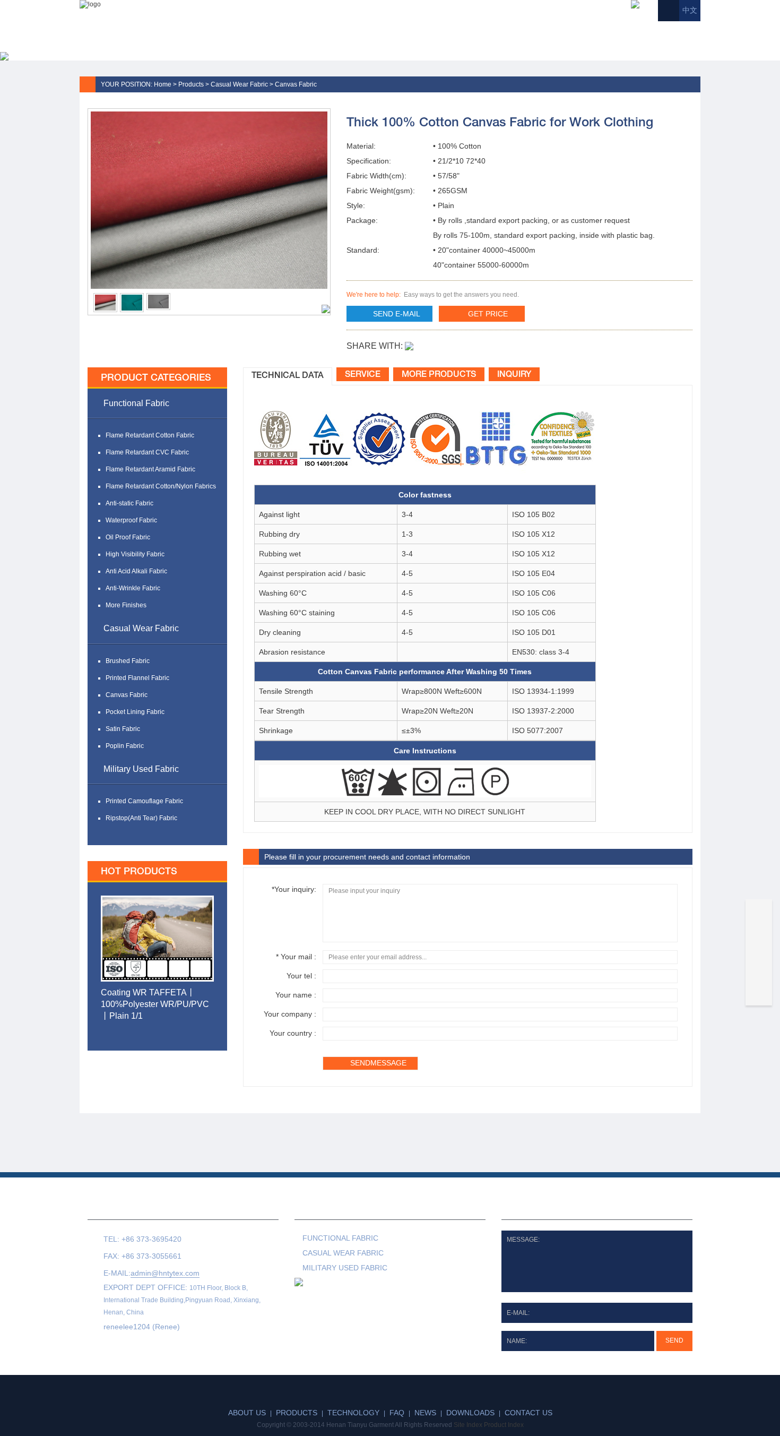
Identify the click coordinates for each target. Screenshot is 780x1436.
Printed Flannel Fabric (137, 678)
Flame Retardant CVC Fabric (147, 452)
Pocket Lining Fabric (135, 712)
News (552, 31)
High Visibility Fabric (135, 554)
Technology (459, 31)
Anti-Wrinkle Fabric (133, 588)
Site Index (468, 1425)
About (336, 31)
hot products (139, 871)
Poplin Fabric (125, 746)
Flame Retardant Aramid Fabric (150, 469)
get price (488, 313)
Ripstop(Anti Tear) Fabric (141, 818)
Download (605, 31)
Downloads (470, 1412)
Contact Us (528, 1412)
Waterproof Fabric (131, 520)
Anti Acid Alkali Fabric (136, 571)
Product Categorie (362, 1210)
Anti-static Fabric (129, 503)
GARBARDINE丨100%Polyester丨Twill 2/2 (149, 998)
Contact (666, 31)
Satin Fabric (123, 729)
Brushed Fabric (128, 661)
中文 (689, 10)
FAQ (513, 31)
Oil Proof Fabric (128, 537)
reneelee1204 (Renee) (141, 1326)
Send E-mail (396, 313)
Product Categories (156, 378)
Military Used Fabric (141, 768)
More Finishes (126, 605)
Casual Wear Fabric (239, 84)
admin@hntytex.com (165, 1273)
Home (291, 31)
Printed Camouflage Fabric (144, 801)
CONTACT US (128, 1210)
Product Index (504, 1425)
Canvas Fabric (296, 84)
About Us (247, 1412)
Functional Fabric (136, 403)
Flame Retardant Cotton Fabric (150, 435)
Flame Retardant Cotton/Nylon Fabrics (161, 486)
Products (390, 31)
